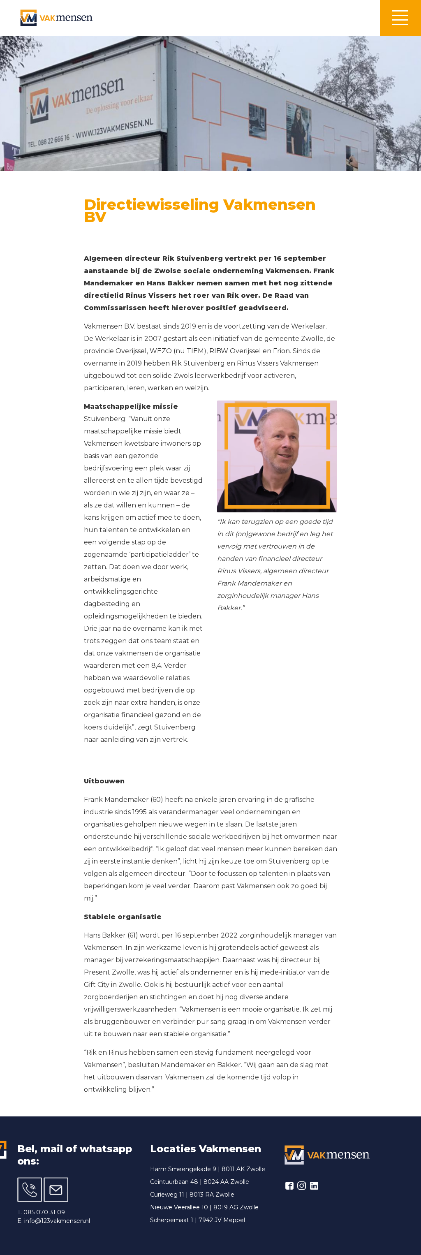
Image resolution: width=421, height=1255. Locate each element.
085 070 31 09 (44, 1212)
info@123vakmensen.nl (57, 1221)
